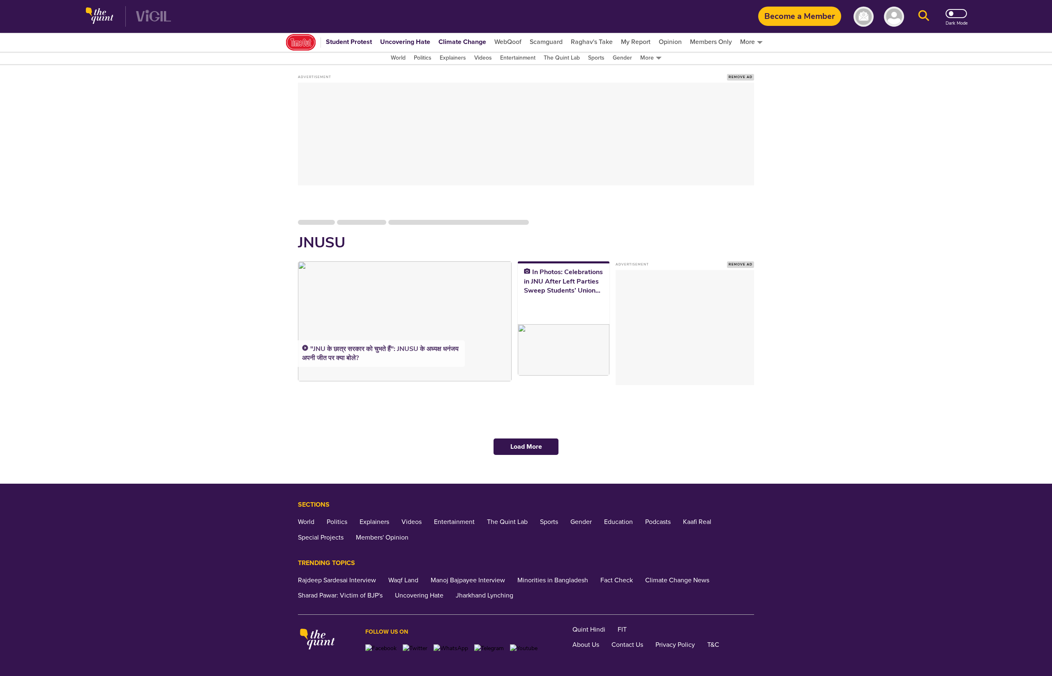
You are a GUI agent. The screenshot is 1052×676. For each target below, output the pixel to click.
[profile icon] (894, 17)
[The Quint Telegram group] (489, 648)
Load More (526, 447)
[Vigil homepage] (153, 16)
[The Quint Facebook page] (381, 648)
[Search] (923, 16)
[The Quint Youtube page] (524, 648)
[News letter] (864, 17)
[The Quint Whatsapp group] (451, 648)
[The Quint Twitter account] (415, 648)
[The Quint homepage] (99, 16)
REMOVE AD (740, 77)
